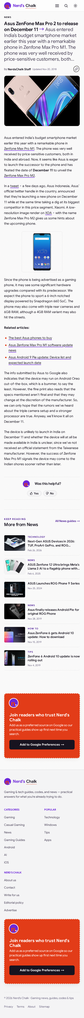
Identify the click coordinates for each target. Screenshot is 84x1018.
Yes (36, 493)
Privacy (8, 1006)
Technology (52, 817)
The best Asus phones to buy (30, 338)
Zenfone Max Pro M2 (19, 176)
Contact (9, 887)
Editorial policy (13, 902)
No (52, 493)
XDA (48, 213)
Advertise (10, 910)
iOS (6, 862)
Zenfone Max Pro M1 (19, 149)
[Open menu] (57, 6)
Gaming (9, 817)
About (31, 1006)
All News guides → (67, 521)
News (7, 17)
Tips (47, 832)
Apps (47, 840)
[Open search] (66, 5)
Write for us (11, 895)
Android (9, 847)
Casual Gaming (14, 825)
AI (5, 855)
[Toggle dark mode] (75, 5)
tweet (14, 186)
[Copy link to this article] (76, 69)
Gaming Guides (14, 840)
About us (10, 880)
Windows (50, 825)
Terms (20, 1006)
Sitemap (44, 1006)
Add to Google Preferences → (42, 744)
